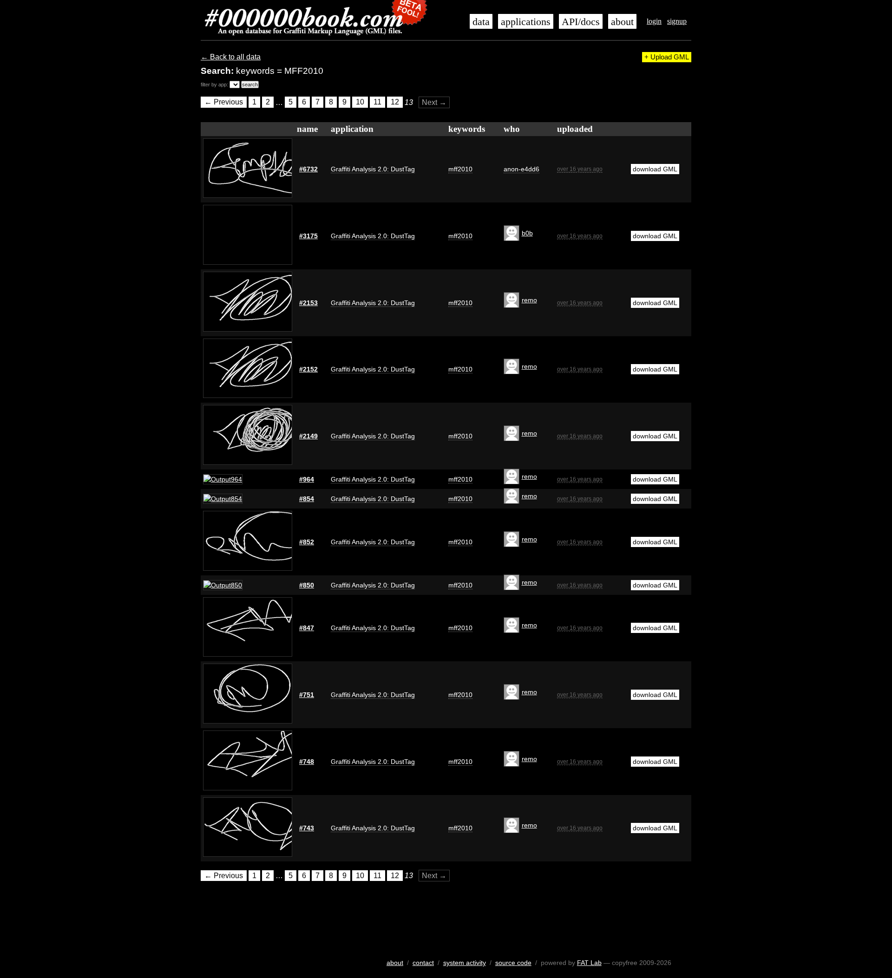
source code (513, 962)
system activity (464, 962)
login (654, 21)
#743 (306, 828)
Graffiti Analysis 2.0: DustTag (373, 169)
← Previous (223, 102)
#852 (306, 542)
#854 (306, 498)
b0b (527, 233)
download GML (655, 169)
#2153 (308, 302)
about (622, 21)
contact (423, 962)
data (481, 21)
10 (360, 102)
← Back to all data (231, 57)
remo (529, 300)
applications (526, 21)
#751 (306, 694)
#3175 (308, 236)
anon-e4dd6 (521, 169)
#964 (306, 479)
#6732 (308, 169)
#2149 (308, 436)
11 (377, 102)
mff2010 (460, 169)
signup (677, 21)
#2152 (308, 369)
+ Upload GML (666, 57)
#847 (306, 628)
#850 (306, 585)
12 (395, 102)
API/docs (581, 21)
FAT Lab (589, 962)
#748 (306, 761)
